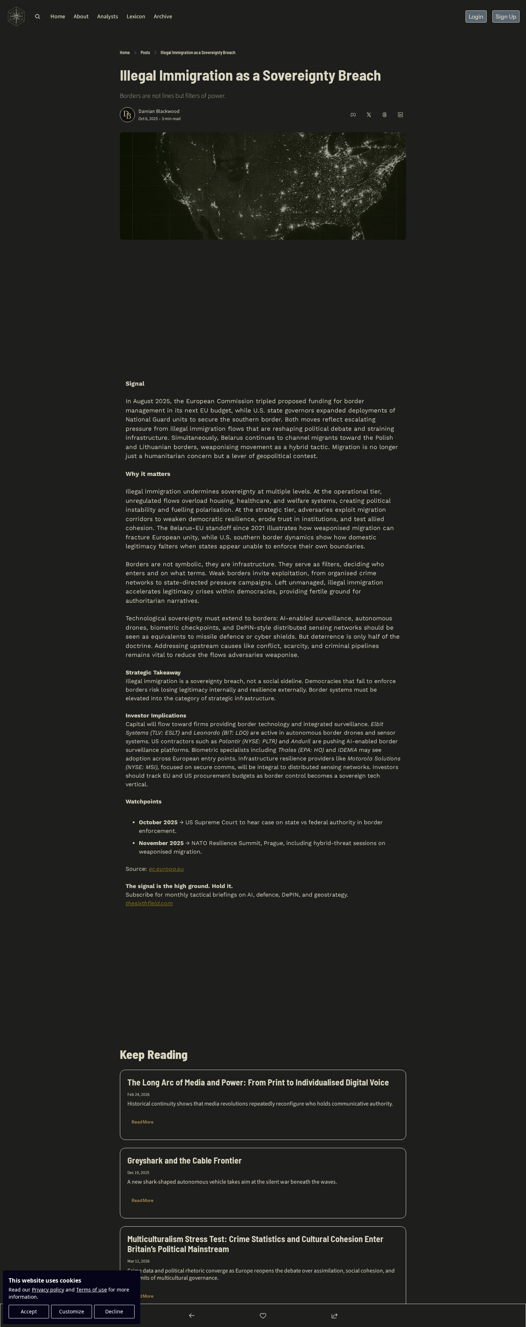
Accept (29, 1311)
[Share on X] (369, 114)
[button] (142, 1122)
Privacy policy (48, 1289)
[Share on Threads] (384, 114)
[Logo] (16, 16)
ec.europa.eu (166, 868)
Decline (114, 1311)
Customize (71, 1311)
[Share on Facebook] (353, 114)
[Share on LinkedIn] (400, 114)
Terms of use (91, 1289)
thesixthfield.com (149, 903)
